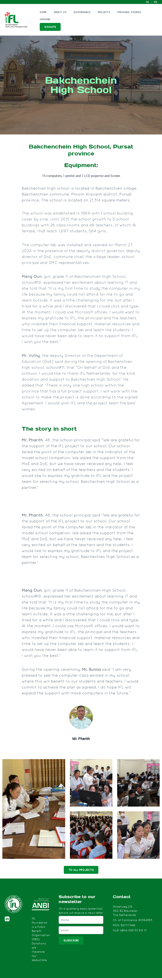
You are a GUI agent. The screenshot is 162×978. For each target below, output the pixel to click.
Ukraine (45, 19)
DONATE (50, 26)
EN (155, 2)
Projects (104, 12)
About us (60, 12)
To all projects (81, 869)
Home (43, 12)
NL (148, 2)
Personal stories (129, 12)
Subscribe (71, 940)
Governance (81, 12)
